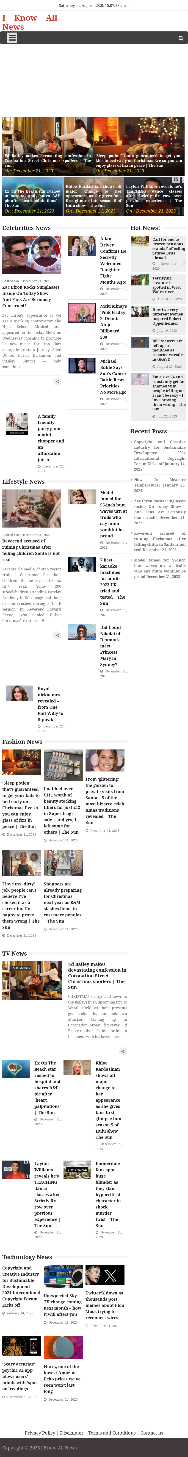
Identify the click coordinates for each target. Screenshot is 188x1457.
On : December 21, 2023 (29, 211)
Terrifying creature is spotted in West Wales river (166, 285)
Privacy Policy (40, 1433)
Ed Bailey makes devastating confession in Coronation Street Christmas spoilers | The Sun (48, 160)
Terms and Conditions (112, 1433)
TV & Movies (20, 968)
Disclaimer (71, 1433)
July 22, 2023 (167, 416)
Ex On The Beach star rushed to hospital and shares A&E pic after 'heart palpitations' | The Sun (32, 198)
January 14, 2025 (20, 1313)
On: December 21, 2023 (29, 171)
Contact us (152, 1433)
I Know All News (29, 22)
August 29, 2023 (169, 366)
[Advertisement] (94, 78)
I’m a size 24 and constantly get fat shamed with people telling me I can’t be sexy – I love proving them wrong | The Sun (169, 393)
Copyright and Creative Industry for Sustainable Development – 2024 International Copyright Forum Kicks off (21, 1286)
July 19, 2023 (167, 330)
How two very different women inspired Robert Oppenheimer (167, 316)
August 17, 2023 (169, 299)
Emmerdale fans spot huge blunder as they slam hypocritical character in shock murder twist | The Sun (108, 1194)
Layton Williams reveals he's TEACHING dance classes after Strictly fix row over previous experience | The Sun (154, 196)
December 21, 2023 (36, 281)
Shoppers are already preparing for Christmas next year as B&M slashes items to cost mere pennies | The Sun (63, 902)
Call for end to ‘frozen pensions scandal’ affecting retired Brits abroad (168, 248)
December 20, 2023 (63, 1399)
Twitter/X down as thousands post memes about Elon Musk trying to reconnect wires (105, 1305)
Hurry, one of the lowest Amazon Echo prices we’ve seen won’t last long (62, 1379)
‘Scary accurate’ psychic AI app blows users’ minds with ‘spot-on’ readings (20, 1376)
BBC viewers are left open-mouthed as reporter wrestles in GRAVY (168, 350)
